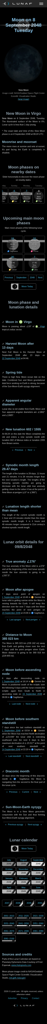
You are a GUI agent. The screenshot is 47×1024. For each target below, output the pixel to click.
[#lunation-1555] (3, 429)
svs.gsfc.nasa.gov (17, 978)
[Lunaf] (18, 3)
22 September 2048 (11, 358)
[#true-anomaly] (3, 561)
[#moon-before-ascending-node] (3, 670)
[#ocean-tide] (3, 372)
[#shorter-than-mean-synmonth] (3, 506)
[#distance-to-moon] (3, 634)
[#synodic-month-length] (3, 465)
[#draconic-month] (3, 771)
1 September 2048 (11, 597)
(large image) (23, 99)
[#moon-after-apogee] (3, 589)
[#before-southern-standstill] (3, 719)
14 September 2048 (11, 749)
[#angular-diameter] (3, 400)
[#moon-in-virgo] (3, 322)
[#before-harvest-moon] (3, 343)
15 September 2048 (11, 613)
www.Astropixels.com (21, 965)
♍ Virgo (40, 326)
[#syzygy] (3, 807)
